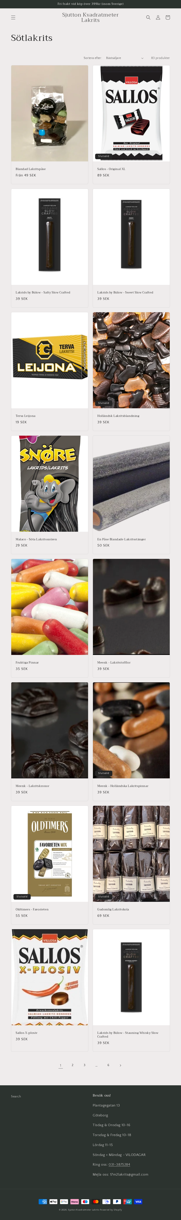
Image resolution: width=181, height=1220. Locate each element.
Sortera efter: (93, 58)
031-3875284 (119, 1165)
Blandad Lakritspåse (31, 169)
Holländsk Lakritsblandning (118, 416)
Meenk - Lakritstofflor (113, 663)
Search (16, 1096)
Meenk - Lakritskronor (32, 786)
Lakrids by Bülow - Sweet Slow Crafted (125, 293)
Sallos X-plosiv (27, 1033)
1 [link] (60, 1065)
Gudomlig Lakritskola (113, 910)
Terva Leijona (26, 416)
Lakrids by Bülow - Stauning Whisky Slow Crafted (127, 1035)
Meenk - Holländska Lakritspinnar (122, 786)
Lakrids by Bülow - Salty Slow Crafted (43, 293)
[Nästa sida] (120, 1065)
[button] (13, 17)
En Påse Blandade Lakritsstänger (121, 539)
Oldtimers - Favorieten (32, 910)
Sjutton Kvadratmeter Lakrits (83, 1210)
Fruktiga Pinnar (27, 663)
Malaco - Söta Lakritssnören (36, 539)
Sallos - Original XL (111, 169)
